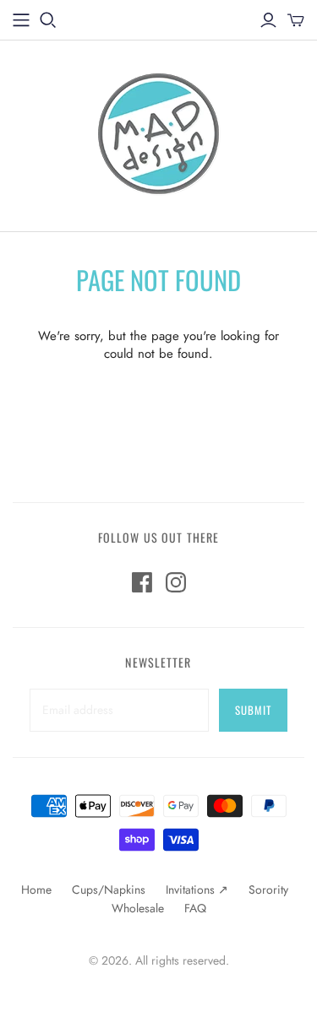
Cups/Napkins (108, 889)
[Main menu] (21, 20)
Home (36, 889)
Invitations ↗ (197, 889)
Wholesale (138, 908)
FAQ (195, 908)
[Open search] (48, 20)
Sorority (268, 889)
